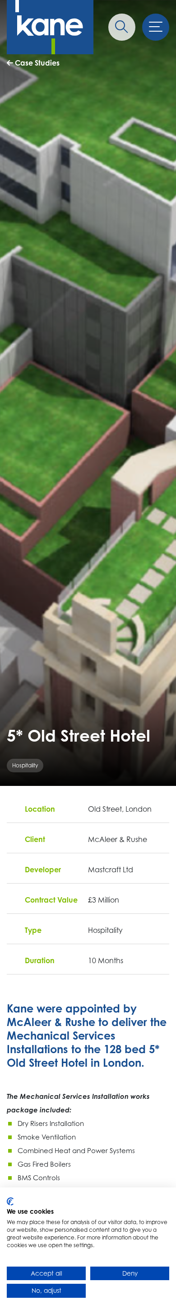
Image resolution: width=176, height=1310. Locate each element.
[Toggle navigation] (155, 27)
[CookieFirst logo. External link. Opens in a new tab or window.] (10, 1201)
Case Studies (36, 63)
